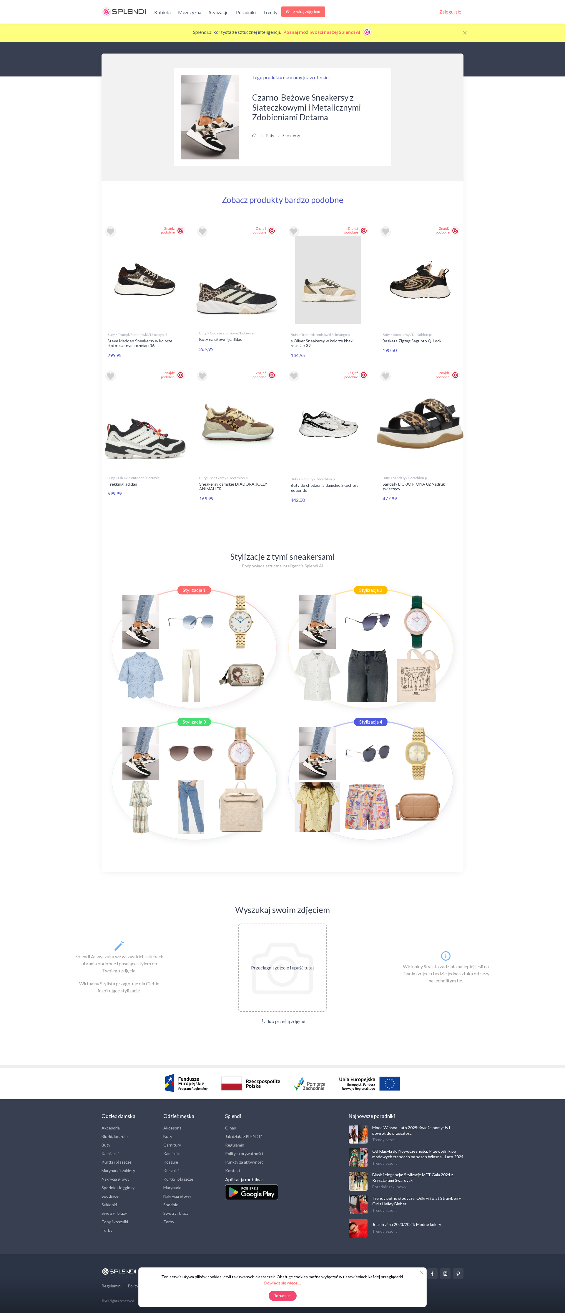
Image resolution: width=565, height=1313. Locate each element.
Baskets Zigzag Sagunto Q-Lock (412, 340)
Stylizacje (218, 12)
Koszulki (171, 1170)
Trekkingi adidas (122, 483)
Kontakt (232, 1170)
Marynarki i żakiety (118, 1170)
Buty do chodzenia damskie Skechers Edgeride (324, 488)
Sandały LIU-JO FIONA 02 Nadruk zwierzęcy (414, 486)
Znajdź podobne (168, 230)
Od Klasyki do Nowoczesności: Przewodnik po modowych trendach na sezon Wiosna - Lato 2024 (417, 1154)
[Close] (465, 33)
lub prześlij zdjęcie (286, 1021)
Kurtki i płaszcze (117, 1161)
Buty (270, 135)
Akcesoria (111, 1127)
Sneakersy (291, 135)
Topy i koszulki (115, 1221)
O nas (230, 1127)
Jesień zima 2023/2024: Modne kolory (406, 1224)
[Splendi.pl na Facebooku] (432, 1273)
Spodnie (170, 1204)
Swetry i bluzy (114, 1213)
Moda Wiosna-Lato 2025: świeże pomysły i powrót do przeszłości (411, 1130)
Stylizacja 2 (370, 590)
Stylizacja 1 (194, 590)
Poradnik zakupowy (389, 1186)
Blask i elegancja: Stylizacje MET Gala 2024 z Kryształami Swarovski (412, 1177)
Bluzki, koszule (115, 1136)
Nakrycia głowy (115, 1179)
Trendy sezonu (385, 1139)
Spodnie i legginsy (118, 1187)
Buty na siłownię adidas (220, 339)
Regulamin (234, 1144)
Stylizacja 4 (370, 721)
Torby (107, 1230)
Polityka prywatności (244, 1153)
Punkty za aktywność (244, 1161)
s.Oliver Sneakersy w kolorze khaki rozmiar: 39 (322, 343)
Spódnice (110, 1196)
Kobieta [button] (162, 12)
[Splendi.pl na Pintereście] (458, 1273)
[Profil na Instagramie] (445, 1273)
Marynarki (172, 1187)
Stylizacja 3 (194, 721)
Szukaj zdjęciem (306, 11)
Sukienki (109, 1204)
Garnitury (172, 1144)
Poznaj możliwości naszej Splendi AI (322, 32)
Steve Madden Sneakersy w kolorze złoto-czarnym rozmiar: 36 (139, 343)
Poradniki (246, 12)
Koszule (170, 1161)
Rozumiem (283, 1295)
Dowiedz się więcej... (282, 1282)
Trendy (270, 12)
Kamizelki (110, 1153)
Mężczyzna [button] (189, 12)
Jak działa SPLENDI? (243, 1136)
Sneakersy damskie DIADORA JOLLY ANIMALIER (233, 486)
